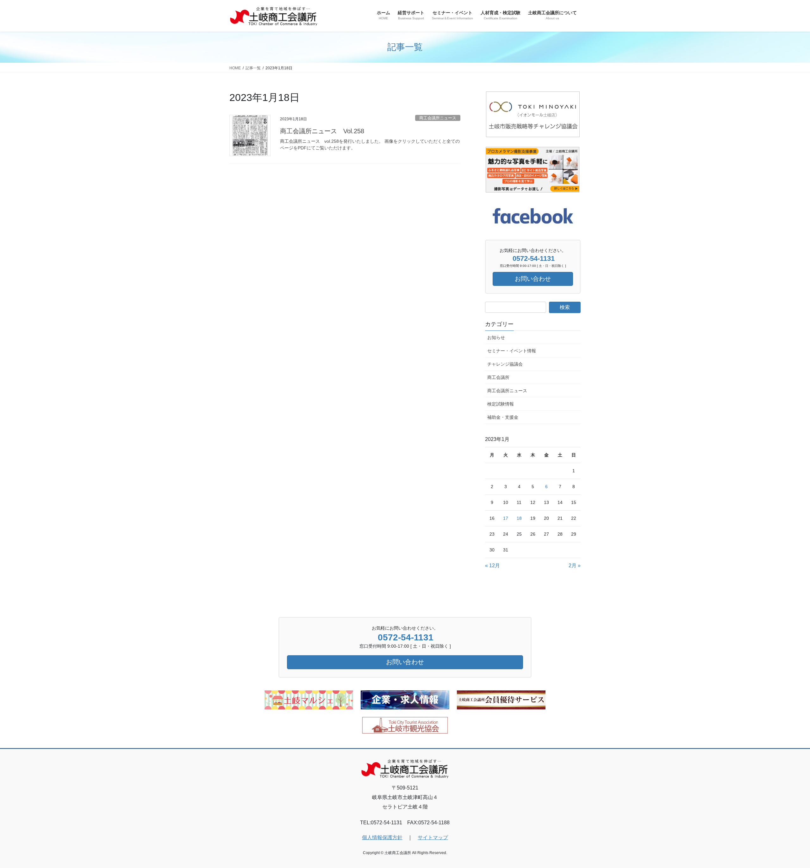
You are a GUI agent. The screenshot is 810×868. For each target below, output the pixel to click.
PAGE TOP (786, 836)
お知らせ (496, 337)
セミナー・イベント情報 (511, 350)
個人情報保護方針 (382, 837)
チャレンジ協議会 (505, 364)
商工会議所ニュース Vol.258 (322, 131)
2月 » (575, 565)
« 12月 (492, 565)
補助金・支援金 (502, 417)
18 (519, 518)
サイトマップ (433, 837)
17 (505, 518)
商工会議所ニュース (437, 118)
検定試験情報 (500, 403)
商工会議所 (498, 377)
